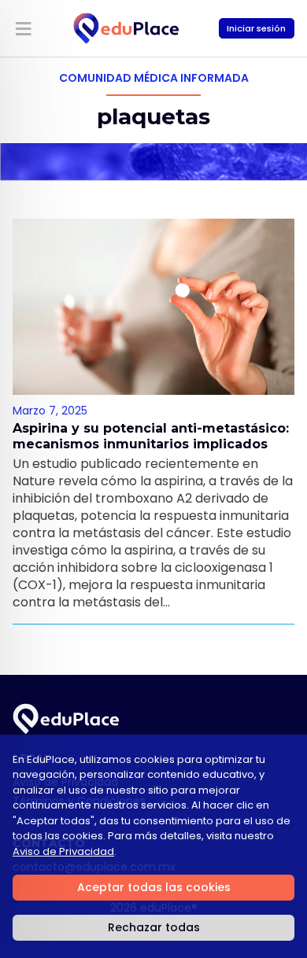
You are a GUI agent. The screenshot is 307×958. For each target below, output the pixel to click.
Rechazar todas (154, 927)
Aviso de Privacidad (63, 851)
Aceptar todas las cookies (154, 887)
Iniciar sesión (256, 28)
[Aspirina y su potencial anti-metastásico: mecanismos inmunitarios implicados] (153, 307)
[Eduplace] (126, 28)
